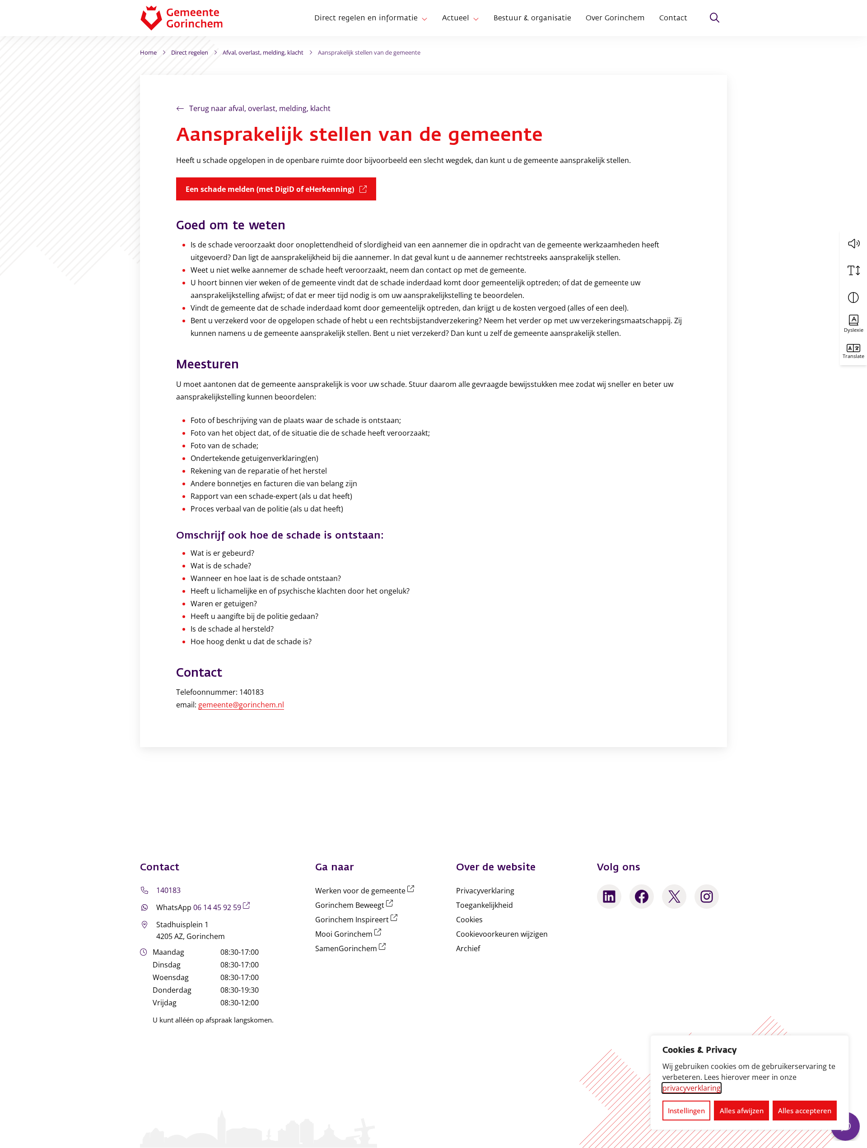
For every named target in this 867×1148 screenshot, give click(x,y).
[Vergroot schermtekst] (853, 270)
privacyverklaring (691, 1088)
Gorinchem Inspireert (358, 920)
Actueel (455, 18)
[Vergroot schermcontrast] (853, 297)
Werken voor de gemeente (366, 891)
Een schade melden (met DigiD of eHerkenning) (281, 189)
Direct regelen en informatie (366, 18)
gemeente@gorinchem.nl (241, 705)
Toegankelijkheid (484, 905)
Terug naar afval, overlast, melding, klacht (260, 108)
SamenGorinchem (352, 948)
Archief (468, 948)
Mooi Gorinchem (350, 934)
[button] (853, 243)
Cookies (469, 920)
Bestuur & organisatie (532, 18)
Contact (673, 18)
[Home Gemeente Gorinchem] (189, 18)
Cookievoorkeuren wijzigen (502, 934)
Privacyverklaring (485, 891)
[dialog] (749, 1082)
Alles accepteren (804, 1110)
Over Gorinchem (615, 18)
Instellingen (686, 1110)
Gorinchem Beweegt (355, 905)
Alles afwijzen (742, 1110)
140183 (168, 890)
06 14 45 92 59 (223, 907)
